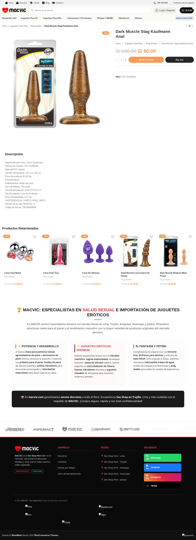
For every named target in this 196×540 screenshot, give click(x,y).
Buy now (179, 60)
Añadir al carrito (146, 60)
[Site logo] (14, 10)
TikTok (154, 486)
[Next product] (192, 26)
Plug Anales (35, 26)
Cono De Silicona (90, 273)
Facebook (155, 467)
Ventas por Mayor (66, 467)
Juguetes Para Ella (19, 26)
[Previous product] (186, 26)
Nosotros (62, 456)
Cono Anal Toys (51, 273)
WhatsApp (156, 457)
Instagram (156, 477)
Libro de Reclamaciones (69, 473)
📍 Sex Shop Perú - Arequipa (115, 467)
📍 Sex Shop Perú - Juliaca (113, 479)
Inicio (4, 26)
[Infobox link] (161, 3)
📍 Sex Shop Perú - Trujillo (114, 461)
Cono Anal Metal (12, 273)
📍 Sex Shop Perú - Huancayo (115, 473)
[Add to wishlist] (34, 237)
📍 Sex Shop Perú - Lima (113, 456)
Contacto (62, 461)
